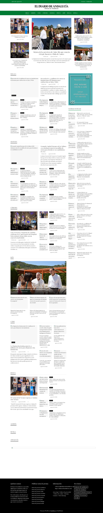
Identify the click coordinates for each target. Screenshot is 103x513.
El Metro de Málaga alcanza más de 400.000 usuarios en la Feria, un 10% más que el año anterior (57, 130)
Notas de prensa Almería (38, 489)
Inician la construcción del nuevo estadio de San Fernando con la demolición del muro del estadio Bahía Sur (60, 363)
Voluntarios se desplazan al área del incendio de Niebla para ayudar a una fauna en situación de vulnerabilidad (57, 415)
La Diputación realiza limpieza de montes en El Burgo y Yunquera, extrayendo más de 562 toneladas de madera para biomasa (57, 104)
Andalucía (84, 487)
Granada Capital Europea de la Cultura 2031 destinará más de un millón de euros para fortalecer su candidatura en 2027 (53, 148)
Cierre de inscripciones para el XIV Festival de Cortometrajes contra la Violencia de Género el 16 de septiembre (57, 312)
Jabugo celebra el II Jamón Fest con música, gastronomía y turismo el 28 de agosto (57, 404)
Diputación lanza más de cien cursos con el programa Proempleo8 (18, 312)
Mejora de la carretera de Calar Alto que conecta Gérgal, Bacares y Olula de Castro (51, 53)
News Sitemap (62, 495)
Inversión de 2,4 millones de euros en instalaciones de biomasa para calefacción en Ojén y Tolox (53, 80)
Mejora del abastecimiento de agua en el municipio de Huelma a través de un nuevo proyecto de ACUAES (38, 312)
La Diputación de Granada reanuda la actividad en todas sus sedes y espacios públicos (57, 198)
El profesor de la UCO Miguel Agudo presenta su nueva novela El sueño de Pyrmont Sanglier (57, 227)
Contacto (83, 1)
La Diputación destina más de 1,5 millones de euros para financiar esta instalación (23, 347)
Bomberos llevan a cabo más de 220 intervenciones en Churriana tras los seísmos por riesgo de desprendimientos (57, 185)
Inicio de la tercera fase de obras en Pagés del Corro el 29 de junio (84, 185)
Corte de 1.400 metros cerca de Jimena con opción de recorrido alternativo (45, 362)
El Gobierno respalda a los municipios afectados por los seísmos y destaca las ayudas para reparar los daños (27, 198)
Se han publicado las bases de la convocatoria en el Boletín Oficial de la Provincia (59, 338)
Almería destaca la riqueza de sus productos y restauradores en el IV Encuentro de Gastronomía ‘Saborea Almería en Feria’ (84, 206)
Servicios (83, 495)
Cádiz (39, 13)
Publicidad (89, 1)
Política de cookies (58, 494)
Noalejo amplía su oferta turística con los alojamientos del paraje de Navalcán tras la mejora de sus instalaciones (83, 65)
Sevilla (75, 13)
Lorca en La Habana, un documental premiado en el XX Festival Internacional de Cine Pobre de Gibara (57, 248)
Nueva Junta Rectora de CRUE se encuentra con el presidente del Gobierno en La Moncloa (57, 237)
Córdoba (45, 13)
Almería (33, 13)
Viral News (53, 510)
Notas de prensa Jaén (37, 499)
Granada (52, 13)
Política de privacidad (65, 492)
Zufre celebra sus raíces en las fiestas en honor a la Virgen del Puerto (57, 381)
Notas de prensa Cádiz (37, 491)
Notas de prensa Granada (38, 495)
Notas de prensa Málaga (38, 501)
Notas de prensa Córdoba (38, 493)
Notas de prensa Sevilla (38, 503)
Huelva (59, 13)
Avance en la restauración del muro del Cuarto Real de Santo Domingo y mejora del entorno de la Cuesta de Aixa (57, 172)
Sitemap (66, 494)
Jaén (64, 13)
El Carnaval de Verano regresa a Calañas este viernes (19, 36)
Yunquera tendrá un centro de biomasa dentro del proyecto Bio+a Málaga (28, 116)
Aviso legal (56, 492)
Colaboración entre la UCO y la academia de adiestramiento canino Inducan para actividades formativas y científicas (83, 38)
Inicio (27, 13)
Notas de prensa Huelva (38, 497)
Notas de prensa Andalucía (39, 487)
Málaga (69, 13)
